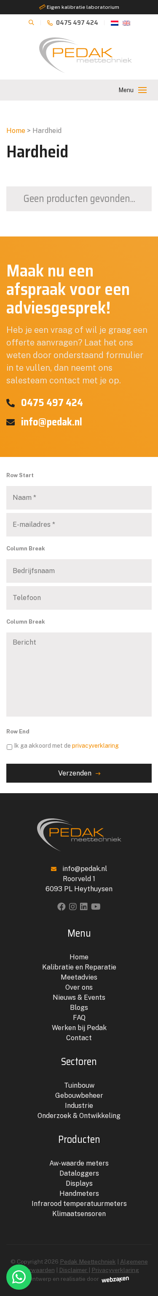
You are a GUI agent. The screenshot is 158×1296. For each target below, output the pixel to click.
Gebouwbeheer (79, 1095)
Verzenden (74, 773)
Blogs (79, 1008)
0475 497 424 (76, 22)
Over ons (79, 987)
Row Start (20, 475)
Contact (79, 1038)
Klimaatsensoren (79, 1214)
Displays (79, 1183)
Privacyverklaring (115, 1270)
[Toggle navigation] (142, 90)
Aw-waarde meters (79, 1163)
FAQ (79, 1018)
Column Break (25, 548)
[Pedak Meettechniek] (85, 55)
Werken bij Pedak (79, 1028)
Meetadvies (79, 977)
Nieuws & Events (79, 997)
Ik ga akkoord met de (66, 745)
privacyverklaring (95, 745)
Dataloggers (79, 1173)
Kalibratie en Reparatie (79, 967)
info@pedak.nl (50, 422)
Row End (17, 731)
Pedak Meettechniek (88, 1261)
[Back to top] (142, 1255)
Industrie (79, 1106)
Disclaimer (73, 1270)
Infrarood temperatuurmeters (79, 1204)
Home (15, 131)
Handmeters (79, 1194)
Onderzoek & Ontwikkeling (79, 1116)
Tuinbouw (79, 1085)
